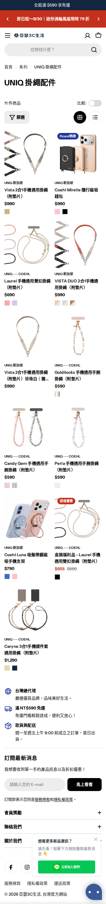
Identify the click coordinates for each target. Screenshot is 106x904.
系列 (23, 66)
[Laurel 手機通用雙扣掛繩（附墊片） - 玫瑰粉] (7, 303)
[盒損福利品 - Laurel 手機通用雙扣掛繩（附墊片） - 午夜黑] (57, 577)
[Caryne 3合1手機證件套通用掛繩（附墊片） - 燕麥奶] (7, 668)
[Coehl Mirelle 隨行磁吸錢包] (78, 153)
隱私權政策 (63, 799)
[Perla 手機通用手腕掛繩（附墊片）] (78, 427)
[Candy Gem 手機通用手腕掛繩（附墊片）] (27, 427)
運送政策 (62, 883)
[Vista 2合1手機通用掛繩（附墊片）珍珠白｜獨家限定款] (27, 336)
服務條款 (42, 799)
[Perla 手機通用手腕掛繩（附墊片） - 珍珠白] (57, 485)
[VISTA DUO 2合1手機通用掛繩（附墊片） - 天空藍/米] (65, 303)
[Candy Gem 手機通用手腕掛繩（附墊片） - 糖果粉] (7, 485)
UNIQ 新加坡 (13, 183)
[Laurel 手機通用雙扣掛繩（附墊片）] (27, 244)
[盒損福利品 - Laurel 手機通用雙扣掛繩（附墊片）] (78, 518)
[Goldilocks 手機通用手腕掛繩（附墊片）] (78, 336)
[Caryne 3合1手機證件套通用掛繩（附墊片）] (27, 610)
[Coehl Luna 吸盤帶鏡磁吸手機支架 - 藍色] (7, 576)
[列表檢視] (95, 117)
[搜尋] (94, 49)
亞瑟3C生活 (30, 894)
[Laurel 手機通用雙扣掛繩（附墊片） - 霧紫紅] (14, 303)
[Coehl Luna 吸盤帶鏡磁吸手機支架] (27, 518)
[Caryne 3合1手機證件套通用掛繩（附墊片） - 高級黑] (14, 668)
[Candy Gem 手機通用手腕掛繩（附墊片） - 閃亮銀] (14, 485)
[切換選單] (7, 35)
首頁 (8, 66)
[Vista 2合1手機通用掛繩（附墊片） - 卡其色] (7, 211)
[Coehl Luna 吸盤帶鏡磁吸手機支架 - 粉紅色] (14, 576)
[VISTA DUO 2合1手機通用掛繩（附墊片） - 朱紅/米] (72, 303)
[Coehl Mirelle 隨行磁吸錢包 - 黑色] (65, 211)
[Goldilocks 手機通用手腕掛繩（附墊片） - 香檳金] (57, 394)
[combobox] (53, 49)
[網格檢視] (79, 117)
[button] (7, 19)
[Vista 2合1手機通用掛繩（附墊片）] (27, 153)
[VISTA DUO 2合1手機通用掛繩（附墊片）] (78, 244)
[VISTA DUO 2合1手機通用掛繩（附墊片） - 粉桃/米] (57, 303)
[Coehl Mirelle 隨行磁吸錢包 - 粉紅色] (57, 211)
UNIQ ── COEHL (17, 274)
